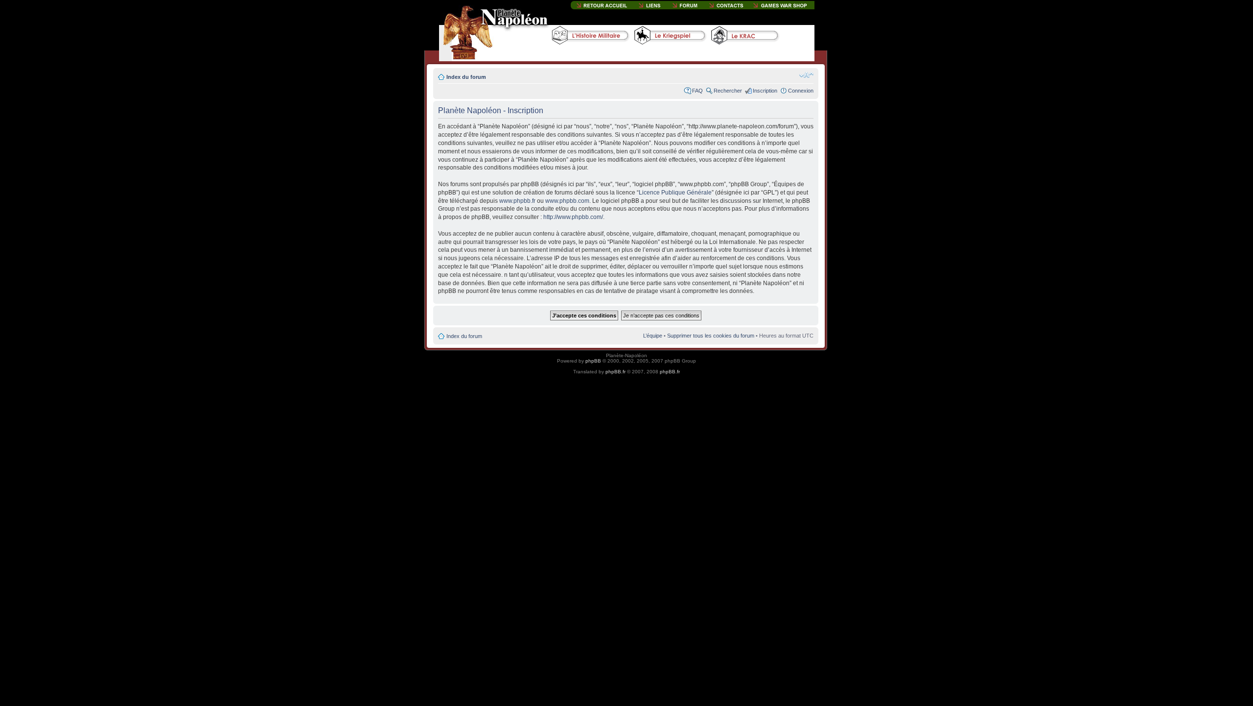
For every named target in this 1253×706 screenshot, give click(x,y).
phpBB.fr (615, 371)
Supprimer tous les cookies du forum (710, 336)
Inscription (765, 91)
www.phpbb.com (567, 200)
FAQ (697, 91)
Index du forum (466, 77)
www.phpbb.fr (517, 200)
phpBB (593, 361)
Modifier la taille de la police (806, 75)
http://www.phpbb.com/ (573, 217)
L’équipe (652, 336)
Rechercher (728, 91)
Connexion (800, 91)
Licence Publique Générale (675, 192)
